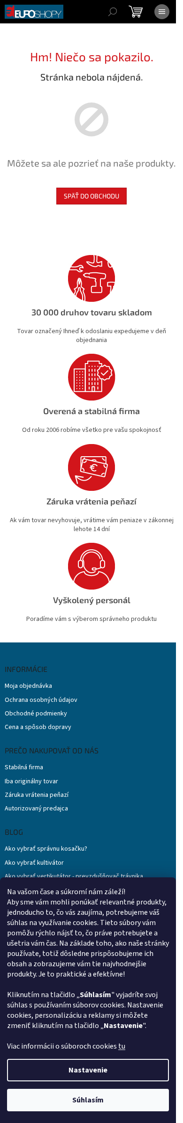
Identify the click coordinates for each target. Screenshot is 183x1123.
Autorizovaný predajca (36, 808)
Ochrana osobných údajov (41, 700)
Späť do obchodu (91, 196)
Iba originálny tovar (31, 781)
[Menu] (161, 11)
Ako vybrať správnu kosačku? (46, 849)
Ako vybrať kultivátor (34, 863)
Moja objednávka (28, 686)
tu (121, 1046)
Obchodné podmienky (36, 713)
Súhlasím (88, 1100)
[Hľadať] (112, 11)
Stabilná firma (24, 767)
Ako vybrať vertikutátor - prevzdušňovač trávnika (74, 876)
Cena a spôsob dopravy (38, 727)
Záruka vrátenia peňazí (37, 795)
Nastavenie (88, 1070)
